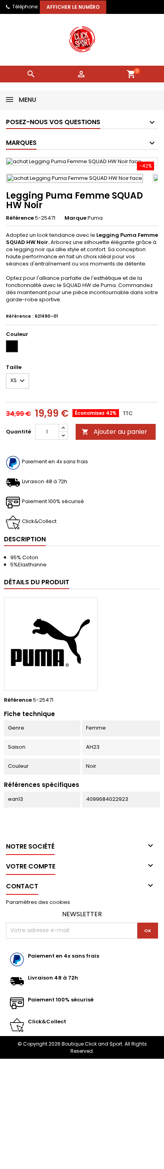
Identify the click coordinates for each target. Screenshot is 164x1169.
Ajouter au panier (114, 431)
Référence (20, 218)
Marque (75, 218)
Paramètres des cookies (38, 902)
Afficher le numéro (73, 7)
